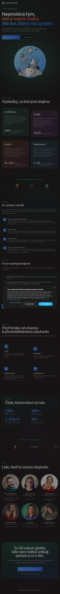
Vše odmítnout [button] (29, 304)
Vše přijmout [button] (46, 304)
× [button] (54, 287)
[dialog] (30, 297)
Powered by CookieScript (15, 302)
